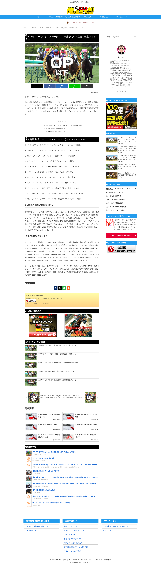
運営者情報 (107, 559)
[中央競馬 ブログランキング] (31, 300)
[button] (87, 86)
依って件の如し (70, 534)
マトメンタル (108, 530)
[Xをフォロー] (60, 288)
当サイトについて (55, 559)
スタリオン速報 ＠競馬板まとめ (37, 526)
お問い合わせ (66, 559)
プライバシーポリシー (87, 559)
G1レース (125, 189)
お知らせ (122, 210)
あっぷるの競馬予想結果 (115, 199)
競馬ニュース (111, 189)
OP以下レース (30, 283)
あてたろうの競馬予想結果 (116, 206)
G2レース (132, 189)
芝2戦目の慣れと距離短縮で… (56, 128)
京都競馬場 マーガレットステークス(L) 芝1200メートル (63, 125)
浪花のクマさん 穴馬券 (72, 551)
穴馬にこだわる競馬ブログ (74, 530)
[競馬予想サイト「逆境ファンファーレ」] (78, 325)
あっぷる (121, 57)
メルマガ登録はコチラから (121, 235)
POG (119, 189)
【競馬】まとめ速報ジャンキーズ (115, 526)
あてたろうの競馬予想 (114, 203)
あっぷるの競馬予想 (113, 196)
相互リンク (99, 559)
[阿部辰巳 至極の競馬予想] (121, 116)
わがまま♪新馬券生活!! (72, 538)
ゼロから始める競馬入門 (73, 542)
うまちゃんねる (31, 530)
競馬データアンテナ (71, 526)
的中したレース (112, 210)
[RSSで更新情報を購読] (68, 288)
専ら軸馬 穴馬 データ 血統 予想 (76, 547)
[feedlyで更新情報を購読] (64, 288)
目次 (59, 121)
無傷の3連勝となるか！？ (56, 131)
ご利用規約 (75, 559)
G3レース (109, 192)
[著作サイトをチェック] (55, 288)
